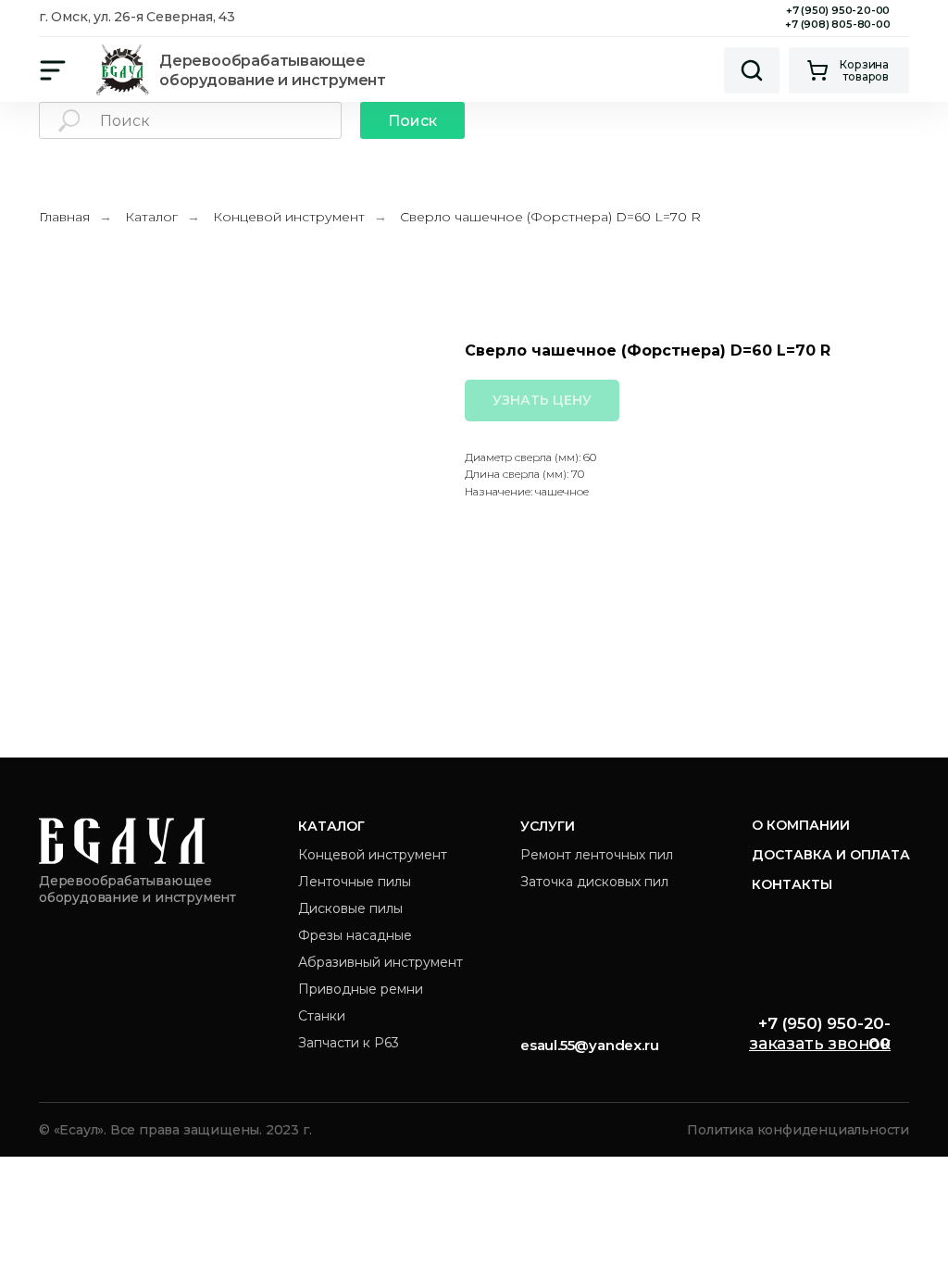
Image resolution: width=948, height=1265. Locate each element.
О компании (801, 825)
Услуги (547, 826)
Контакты (792, 884)
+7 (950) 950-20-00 (838, 10)
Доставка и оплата (831, 854)
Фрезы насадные (355, 935)
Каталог (151, 216)
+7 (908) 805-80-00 (837, 24)
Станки (321, 1016)
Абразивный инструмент (380, 962)
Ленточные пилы (354, 881)
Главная (64, 216)
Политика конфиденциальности (798, 1129)
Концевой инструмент (289, 216)
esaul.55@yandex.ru (589, 1045)
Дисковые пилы (350, 908)
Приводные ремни (360, 989)
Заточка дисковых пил (594, 881)
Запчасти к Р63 (348, 1042)
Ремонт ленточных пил (596, 854)
